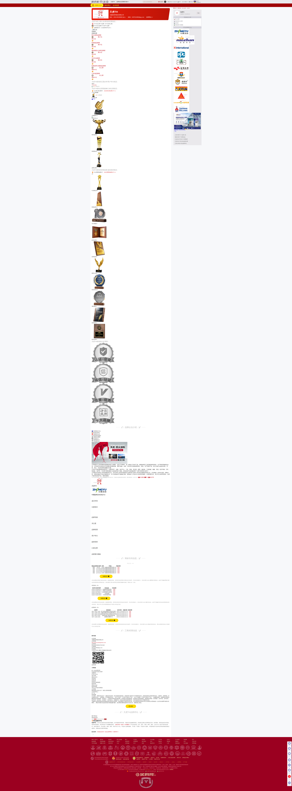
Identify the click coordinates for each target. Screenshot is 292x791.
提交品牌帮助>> (109, 731)
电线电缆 (177, 743)
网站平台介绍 (157, 759)
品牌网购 (179, 762)
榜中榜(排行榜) (131, 762)
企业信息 (116, 5)
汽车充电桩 (94, 743)
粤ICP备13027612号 (140, 771)
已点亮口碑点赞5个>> (99, 546)
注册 (183, 1)
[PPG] (181, 54)
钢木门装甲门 (95, 739)
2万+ (93, 525)
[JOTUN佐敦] (181, 88)
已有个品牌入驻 (180, 135)
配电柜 (168, 741)
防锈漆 (176, 23)
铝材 (143, 743)
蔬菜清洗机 (111, 741)
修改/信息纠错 (126, 759)
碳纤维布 (144, 741)
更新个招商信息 (180, 137)
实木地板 (186, 743)
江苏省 (160, 743)
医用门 (168, 739)
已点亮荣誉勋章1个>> (99, 538)
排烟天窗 (110, 743)
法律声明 (138, 759)
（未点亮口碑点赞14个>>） (109, 90)
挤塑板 (143, 739)
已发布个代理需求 (181, 139)
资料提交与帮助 (185, 757)
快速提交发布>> (101, 731)
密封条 (101, 739)
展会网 (150, 762)
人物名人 (173, 762)
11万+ (94, 527)
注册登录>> (116, 731)
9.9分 (93, 533)
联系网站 (172, 769)
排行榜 (157, 757)
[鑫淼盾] (181, 82)
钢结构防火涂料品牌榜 (98, 50)
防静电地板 (102, 741)
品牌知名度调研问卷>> (122, 1)
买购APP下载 (144, 759)
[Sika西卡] (181, 95)
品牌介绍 (97, 5)
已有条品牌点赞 (181, 141)
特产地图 (185, 762)
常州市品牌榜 (96, 58)
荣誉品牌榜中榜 (139, 757)
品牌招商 (144, 762)
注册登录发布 (163, 757)
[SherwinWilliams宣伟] (181, 109)
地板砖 (176, 741)
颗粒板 (160, 741)
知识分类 (175, 1)
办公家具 (177, 739)
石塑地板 (194, 743)
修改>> (122, 724)
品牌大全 (152, 757)
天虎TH (188, 8)
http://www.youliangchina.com (99, 642)
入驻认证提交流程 (171, 757)
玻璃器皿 (135, 741)
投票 (95, 40)
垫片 (185, 741)
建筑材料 (179, 8)
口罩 (168, 743)
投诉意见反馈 (118, 759)
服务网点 (107, 5)
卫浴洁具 (194, 741)
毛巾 (193, 739)
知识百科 (155, 762)
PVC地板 (152, 739)
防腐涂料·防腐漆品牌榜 (99, 66)
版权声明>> (118, 724)
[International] (181, 47)
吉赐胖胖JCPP (112, 762)
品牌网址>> (149, 17)
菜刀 (134, 743)
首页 (176, 8)
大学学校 (167, 762)
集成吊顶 (152, 743)
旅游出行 (161, 762)
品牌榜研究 (146, 757)
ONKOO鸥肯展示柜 (121, 762)
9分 (93, 531)
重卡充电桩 (119, 739)
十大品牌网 (138, 762)
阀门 (126, 739)
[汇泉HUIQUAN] (181, 75)
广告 (175, 131)
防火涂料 (184, 8)
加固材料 (127, 741)
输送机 (110, 739)
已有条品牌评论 (181, 143)
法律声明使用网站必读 (151, 771)
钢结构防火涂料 (179, 21)
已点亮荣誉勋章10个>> (99, 540)
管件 (151, 741)
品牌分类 (171, 1)
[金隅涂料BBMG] (181, 68)
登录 (180, 1)
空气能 (160, 739)
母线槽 (185, 739)
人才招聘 (151, 759)
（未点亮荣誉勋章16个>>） (109, 172)
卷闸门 (118, 741)
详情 (118, 567)
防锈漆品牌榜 (96, 43)
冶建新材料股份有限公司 (117, 15)
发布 (187, 1)
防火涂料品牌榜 (96, 35)
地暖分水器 (102, 743)
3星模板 (94, 550)
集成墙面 (94, 741)
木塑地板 (127, 743)
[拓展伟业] (183, 39)
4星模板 (94, 552)
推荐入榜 (179, 757)
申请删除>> (127, 724)
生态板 (135, 739)
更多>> (124, 17)
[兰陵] (181, 61)
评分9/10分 (95, 717)
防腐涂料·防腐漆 (179, 24)
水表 (118, 743)
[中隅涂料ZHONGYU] (181, 31)
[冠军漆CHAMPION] (181, 102)
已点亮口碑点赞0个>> (99, 544)
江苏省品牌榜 (96, 73)
